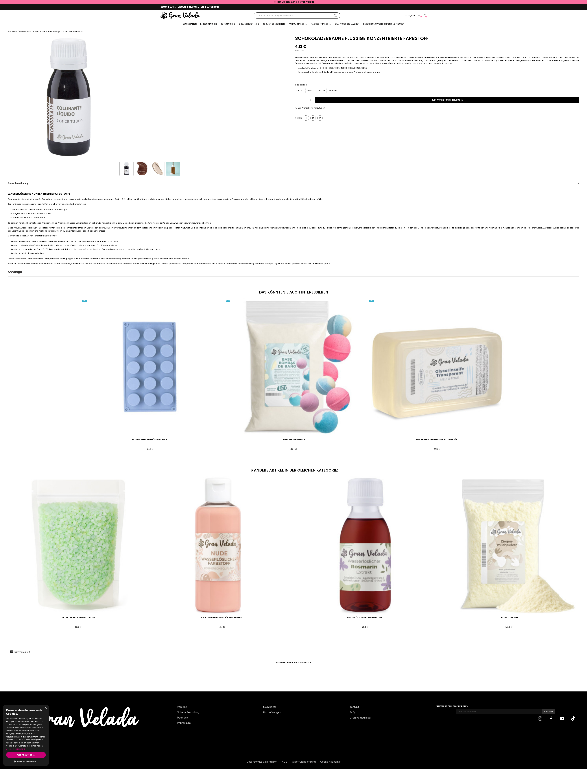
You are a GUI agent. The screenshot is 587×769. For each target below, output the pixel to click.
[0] (419, 15)
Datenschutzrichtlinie (15, 749)
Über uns (182, 717)
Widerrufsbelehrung (304, 761)
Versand (182, 707)
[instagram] (540, 718)
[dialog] (26, 735)
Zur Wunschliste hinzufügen (311, 108)
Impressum (184, 723)
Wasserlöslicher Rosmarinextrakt (365, 618)
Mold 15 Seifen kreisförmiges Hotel (150, 439)
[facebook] (551, 718)
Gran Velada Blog (360, 717)
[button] (26, 761)
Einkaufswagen (272, 712)
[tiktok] (573, 718)
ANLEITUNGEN (178, 6)
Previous (13, 98)
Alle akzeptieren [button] (26, 755)
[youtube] (562, 718)
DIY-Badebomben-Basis (293, 439)
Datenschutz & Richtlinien (262, 761)
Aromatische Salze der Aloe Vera (78, 618)
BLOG (164, 6)
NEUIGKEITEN (196, 6)
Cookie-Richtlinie (330, 761)
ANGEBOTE (213, 6)
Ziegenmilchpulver (508, 618)
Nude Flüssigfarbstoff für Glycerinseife (221, 618)
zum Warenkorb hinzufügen (447, 99)
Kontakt (354, 707)
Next (287, 98)
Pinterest (320, 118)
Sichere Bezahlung (188, 712)
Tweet (313, 118)
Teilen (306, 118)
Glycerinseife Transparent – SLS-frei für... (437, 439)
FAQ (352, 712)
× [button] (45, 708)
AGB (284, 761)
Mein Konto (270, 707)
